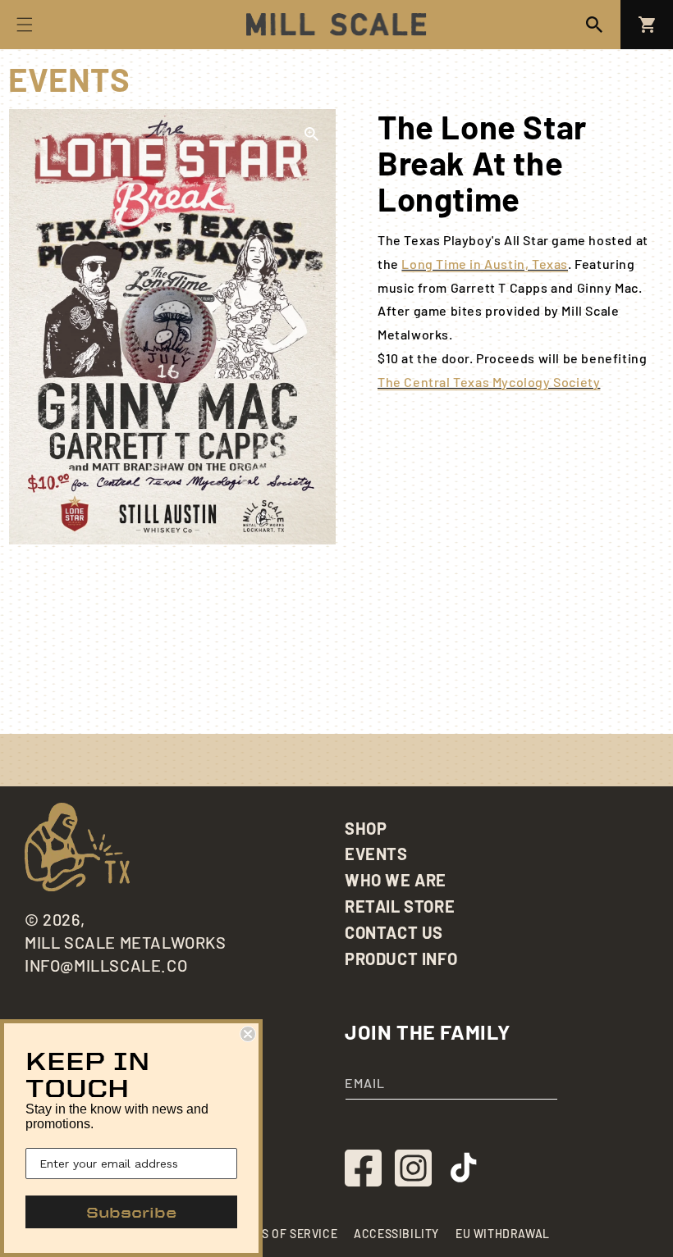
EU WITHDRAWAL (503, 1234)
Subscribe (131, 1212)
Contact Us (394, 932)
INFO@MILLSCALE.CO (106, 965)
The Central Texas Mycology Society (489, 381)
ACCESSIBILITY (396, 1234)
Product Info (401, 958)
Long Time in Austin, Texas (484, 263)
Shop (366, 828)
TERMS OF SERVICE (284, 1234)
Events (376, 853)
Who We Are (395, 880)
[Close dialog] (248, 1034)
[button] (594, 25)
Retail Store (400, 906)
